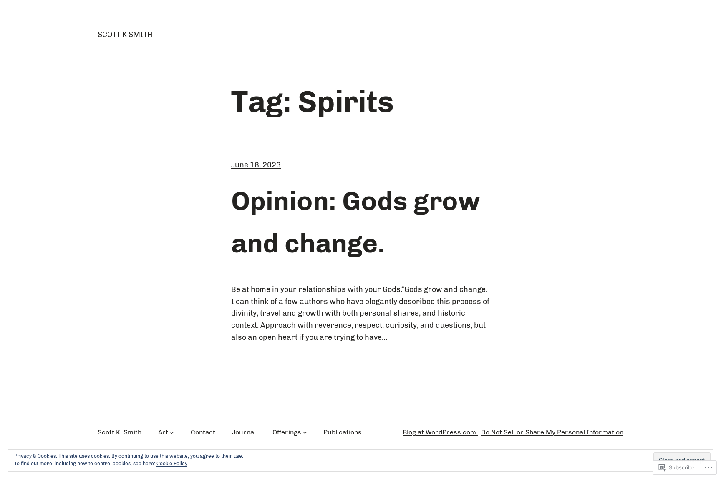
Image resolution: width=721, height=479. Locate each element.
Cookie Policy (171, 464)
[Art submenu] (172, 432)
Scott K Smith (125, 34)
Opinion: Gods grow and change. (355, 222)
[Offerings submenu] (305, 432)
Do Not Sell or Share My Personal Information (552, 432)
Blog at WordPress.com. (440, 432)
